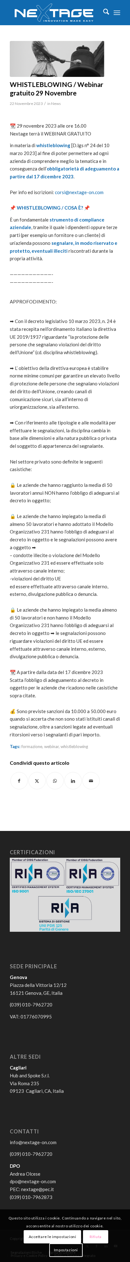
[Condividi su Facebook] (19, 780)
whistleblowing (74, 746)
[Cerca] (103, 12)
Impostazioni (66, 1250)
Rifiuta (96, 1236)
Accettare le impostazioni (52, 1236)
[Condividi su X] (37, 780)
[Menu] (117, 12)
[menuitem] (103, 12)
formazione (31, 746)
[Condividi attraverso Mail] (91, 780)
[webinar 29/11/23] (57, 59)
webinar (51, 746)
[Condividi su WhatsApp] (55, 780)
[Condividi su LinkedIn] (73, 780)
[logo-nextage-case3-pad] (54, 12)
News (56, 103)
